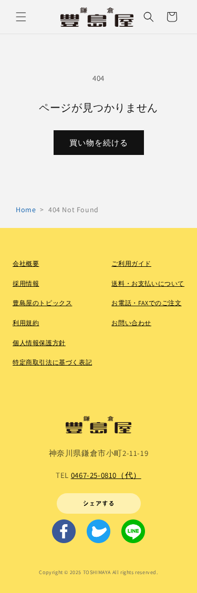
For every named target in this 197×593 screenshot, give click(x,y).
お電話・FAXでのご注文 (146, 303)
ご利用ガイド (131, 263)
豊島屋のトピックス (42, 303)
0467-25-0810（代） (106, 475)
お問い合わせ (131, 323)
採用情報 (26, 283)
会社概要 (26, 263)
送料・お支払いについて (147, 283)
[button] (21, 16)
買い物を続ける (98, 143)
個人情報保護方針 (39, 343)
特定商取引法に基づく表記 (52, 362)
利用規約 (26, 323)
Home (26, 209)
